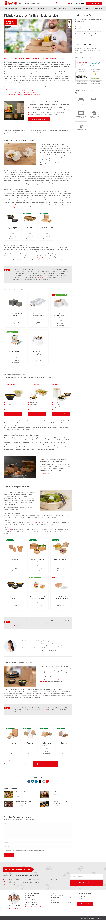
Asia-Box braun (15, 559)
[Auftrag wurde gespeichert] (8, 794)
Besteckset (45, 709)
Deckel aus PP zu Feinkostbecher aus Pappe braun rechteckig (60, 597)
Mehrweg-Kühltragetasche (15, 351)
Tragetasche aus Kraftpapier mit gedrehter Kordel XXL (47, 743)
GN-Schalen (16, 205)
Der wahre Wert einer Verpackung (61, 792)
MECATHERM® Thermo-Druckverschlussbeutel (38, 314)
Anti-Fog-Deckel (39, 258)
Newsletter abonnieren (87, 883)
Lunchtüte (47, 675)
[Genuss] (95, 67)
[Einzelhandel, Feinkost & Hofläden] (94, 119)
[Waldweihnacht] (95, 79)
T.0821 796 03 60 (14, 908)
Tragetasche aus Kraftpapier (63, 742)
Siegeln (10, 529)
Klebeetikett (35, 522)
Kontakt (81, 3)
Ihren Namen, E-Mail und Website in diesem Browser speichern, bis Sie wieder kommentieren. (25, 850)
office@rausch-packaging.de (33, 906)
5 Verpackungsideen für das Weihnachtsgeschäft (23, 802)
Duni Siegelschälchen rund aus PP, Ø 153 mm (15, 597)
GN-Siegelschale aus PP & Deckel (12, 228)
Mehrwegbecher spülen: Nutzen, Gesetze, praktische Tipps (60, 802)
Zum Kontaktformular (28, 651)
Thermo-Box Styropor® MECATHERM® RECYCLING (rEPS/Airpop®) (61, 315)
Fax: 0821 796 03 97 (31, 904)
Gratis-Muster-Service (42, 277)
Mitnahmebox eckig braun (61, 559)
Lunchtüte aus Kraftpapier (12, 742)
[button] (28, 781)
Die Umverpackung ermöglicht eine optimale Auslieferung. (23, 94)
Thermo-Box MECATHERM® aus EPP (15, 314)
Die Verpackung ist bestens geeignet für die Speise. (21, 90)
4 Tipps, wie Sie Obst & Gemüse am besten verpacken (25, 793)
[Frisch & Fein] (82, 67)
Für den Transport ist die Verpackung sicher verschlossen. (23, 92)
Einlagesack (15, 207)
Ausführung (40, 695)
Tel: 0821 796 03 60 (31, 902)
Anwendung (8, 27)
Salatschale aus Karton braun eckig (38, 560)
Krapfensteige (29, 227)
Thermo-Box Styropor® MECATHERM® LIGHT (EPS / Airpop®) (38, 353)
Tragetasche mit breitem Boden (29, 742)
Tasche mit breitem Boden (62, 675)
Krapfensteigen (27, 205)
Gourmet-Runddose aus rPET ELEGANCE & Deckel (38, 597)
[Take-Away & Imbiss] (81, 133)
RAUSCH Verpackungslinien (83, 57)
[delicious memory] (82, 79)
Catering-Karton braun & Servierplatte (47, 228)
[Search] (56, 3)
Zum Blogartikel (44, 473)
